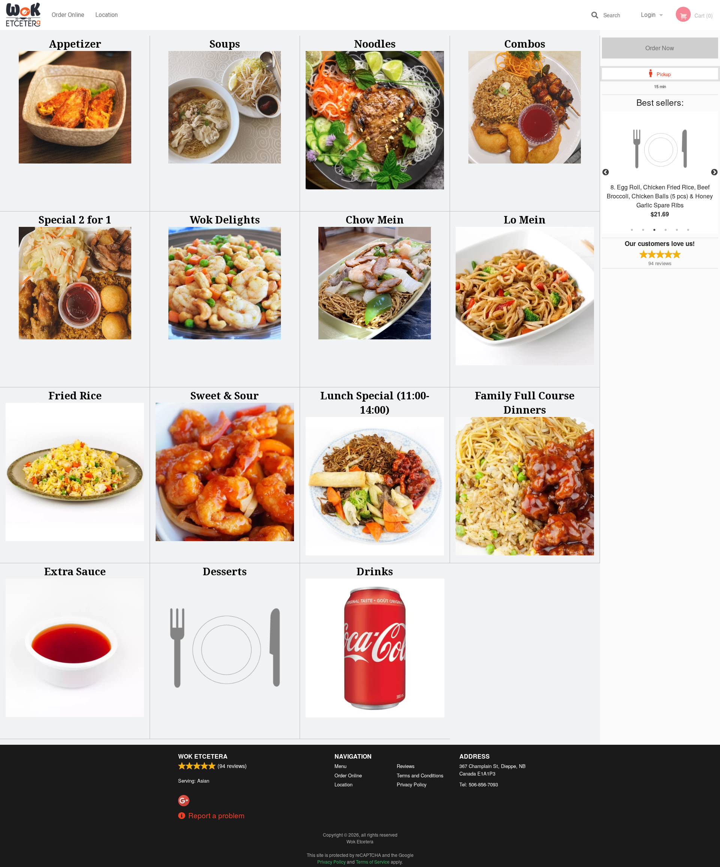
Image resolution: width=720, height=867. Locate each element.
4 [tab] (665, 230)
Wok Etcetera (203, 756)
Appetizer (75, 44)
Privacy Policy (411, 784)
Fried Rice (75, 395)
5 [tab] (677, 230)
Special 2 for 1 (75, 219)
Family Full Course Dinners (524, 402)
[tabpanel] (660, 172)
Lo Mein (525, 219)
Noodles (375, 44)
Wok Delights (225, 219)
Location (106, 14)
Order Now (659, 48)
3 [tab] (654, 230)
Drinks (375, 571)
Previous (605, 172)
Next (714, 172)
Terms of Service (373, 861)
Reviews (405, 766)
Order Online (68, 14)
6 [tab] (688, 230)
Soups (225, 44)
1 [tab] (632, 230)
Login (648, 14)
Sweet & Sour (224, 395)
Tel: (478, 784)
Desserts (225, 571)
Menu (340, 766)
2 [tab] (643, 230)
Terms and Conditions (420, 775)
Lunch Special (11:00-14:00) (374, 402)
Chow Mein (375, 219)
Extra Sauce (75, 571)
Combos (524, 44)
